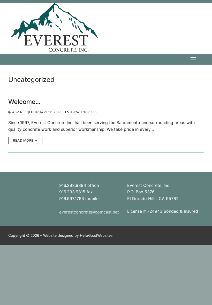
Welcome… (24, 101)
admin (17, 112)
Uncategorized (83, 112)
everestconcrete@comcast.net (89, 212)
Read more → (25, 140)
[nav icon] (193, 59)
